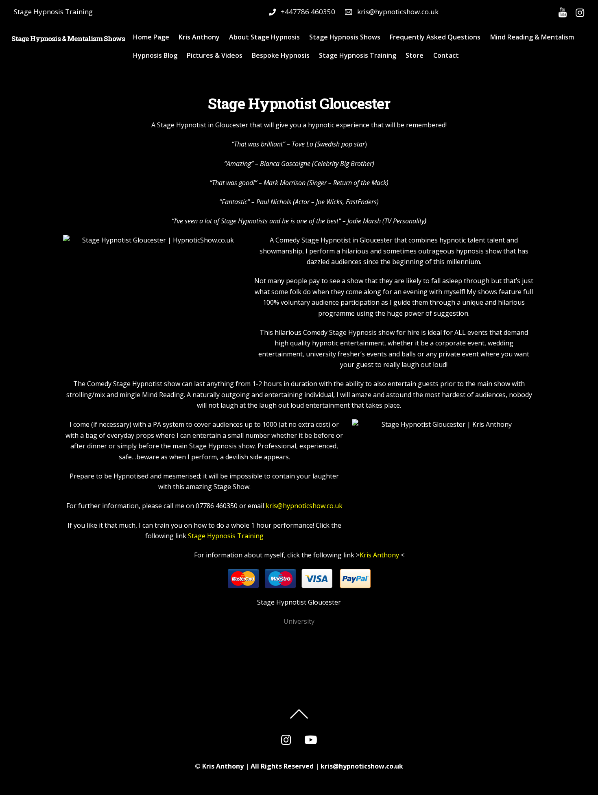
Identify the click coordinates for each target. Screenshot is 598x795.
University (299, 621)
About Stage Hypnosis (264, 37)
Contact (446, 55)
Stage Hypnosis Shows (344, 37)
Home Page (151, 37)
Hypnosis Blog (155, 55)
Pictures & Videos (214, 55)
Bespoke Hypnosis (281, 55)
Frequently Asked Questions (435, 37)
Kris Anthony (199, 37)
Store (414, 55)
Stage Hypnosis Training (357, 55)
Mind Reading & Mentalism (532, 37)
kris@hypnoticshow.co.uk (304, 505)
